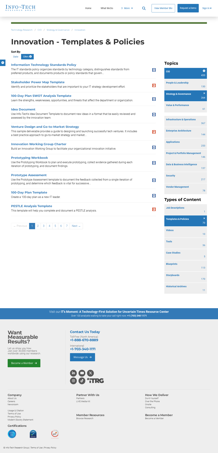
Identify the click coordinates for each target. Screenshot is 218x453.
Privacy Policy (14, 416)
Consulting (150, 407)
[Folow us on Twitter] (91, 373)
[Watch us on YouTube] (82, 373)
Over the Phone (152, 401)
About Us (12, 398)
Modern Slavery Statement (20, 419)
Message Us (81, 357)
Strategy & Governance (58, 30)
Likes (26, 56)
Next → (76, 226)
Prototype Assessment (29, 175)
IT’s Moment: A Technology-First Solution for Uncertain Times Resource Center (115, 311)
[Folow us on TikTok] (82, 381)
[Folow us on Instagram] (73, 381)
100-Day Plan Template (29, 192)
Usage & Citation (16, 410)
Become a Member (22, 363)
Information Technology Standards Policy (43, 65)
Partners (80, 398)
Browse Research (84, 418)
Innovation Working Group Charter (38, 144)
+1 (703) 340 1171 (137, 315)
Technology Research (22, 30)
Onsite (148, 404)
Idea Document (23, 109)
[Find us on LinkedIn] (73, 373)
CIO (40, 30)
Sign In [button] (206, 8)
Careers (11, 401)
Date (15, 56)
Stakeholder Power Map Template (38, 82)
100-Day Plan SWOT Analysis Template (41, 96)
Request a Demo (188, 8)
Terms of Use (14, 413)
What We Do (107, 8)
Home (88, 8)
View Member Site (163, 8)
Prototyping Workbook (29, 157)
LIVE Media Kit (83, 401)
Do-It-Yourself (151, 398)
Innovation (80, 30)
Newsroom (13, 404)
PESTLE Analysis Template (31, 206)
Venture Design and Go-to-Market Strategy (45, 126)
